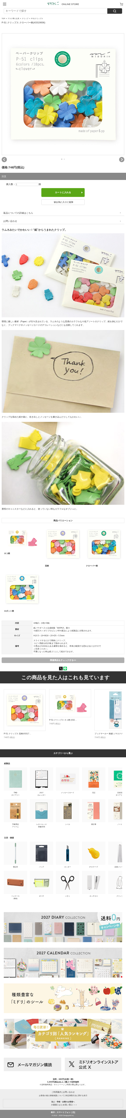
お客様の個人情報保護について (51, 1095)
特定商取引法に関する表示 (76, 1095)
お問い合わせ (10, 221)
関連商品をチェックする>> (63, 660)
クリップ (25, 18)
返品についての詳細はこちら (18, 213)
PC (74, 1112)
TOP (3, 18)
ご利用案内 (56, 1092)
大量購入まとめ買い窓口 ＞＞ (63, 1103)
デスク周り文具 (13, 18)
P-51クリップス (37, 18)
